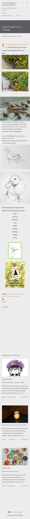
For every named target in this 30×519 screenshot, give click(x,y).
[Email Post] (3, 300)
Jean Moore (10, 296)
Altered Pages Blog (7, 15)
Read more (24, 397)
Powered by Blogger (16, 512)
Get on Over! (7, 379)
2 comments (11, 486)
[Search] (23, 3)
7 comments (11, 439)
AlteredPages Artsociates (9, 4)
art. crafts (10, 294)
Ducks (4, 296)
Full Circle (6, 468)
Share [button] (4, 302)
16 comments (11, 397)
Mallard (17, 296)
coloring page (19, 294)
